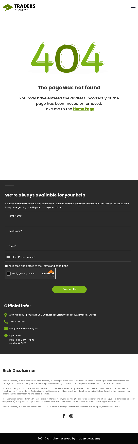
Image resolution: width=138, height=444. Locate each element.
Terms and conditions (55, 266)
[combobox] (11, 257)
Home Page (83, 109)
